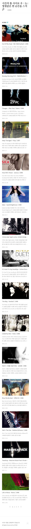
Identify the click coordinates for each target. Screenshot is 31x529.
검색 (23, 3)
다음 (21, 507)
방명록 (9, 10)
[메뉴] (27, 3)
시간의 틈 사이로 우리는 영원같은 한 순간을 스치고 (14, 3)
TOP (27, 523)
